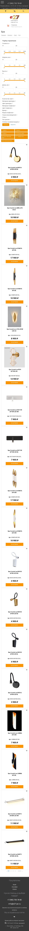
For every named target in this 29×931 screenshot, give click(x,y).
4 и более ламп (20, 133)
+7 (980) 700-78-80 (14, 3)
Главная (3, 35)
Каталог (10, 35)
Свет (15, 35)
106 (18, 871)
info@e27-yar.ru (14, 904)
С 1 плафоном (20, 136)
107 (20, 871)
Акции (14, 884)
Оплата (15, 889)
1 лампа (4, 130)
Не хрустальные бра (6, 137)
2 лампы (18, 130)
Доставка (14, 887)
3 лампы (4, 133)
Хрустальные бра (7, 140)
